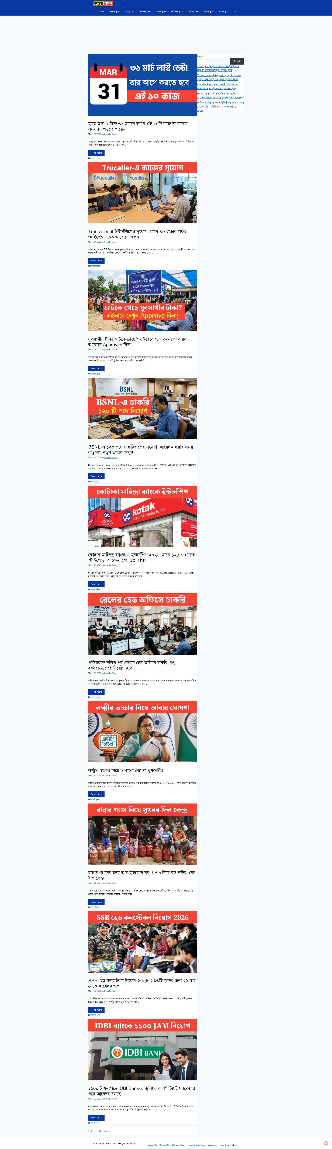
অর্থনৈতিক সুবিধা (177, 11)
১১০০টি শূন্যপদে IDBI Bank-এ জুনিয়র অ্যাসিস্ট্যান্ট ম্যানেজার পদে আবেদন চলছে (141, 1091)
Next (106, 1131)
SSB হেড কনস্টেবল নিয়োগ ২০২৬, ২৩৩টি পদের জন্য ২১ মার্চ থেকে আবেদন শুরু (142, 983)
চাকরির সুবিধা (161, 11)
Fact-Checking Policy (229, 1145)
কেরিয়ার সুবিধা (95, 266)
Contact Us (164, 1145)
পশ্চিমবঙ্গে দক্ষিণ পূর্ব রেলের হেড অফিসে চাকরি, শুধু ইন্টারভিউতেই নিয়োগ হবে (131, 665)
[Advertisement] (166, 35)
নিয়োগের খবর (95, 697)
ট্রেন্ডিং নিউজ (129, 11)
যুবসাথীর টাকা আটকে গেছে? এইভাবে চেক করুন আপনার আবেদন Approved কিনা (137, 342)
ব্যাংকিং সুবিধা (193, 11)
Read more (96, 152)
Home (101, 11)
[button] (235, 12)
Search (200, 56)
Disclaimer (212, 1145)
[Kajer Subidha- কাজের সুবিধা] (103, 4)
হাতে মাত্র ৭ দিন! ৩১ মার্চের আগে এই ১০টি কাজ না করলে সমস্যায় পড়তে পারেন (137, 126)
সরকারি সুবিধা (115, 11)
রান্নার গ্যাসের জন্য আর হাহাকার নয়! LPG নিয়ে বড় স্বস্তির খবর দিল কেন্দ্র (141, 875)
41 (100, 1131)
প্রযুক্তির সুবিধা (209, 11)
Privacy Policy (178, 1145)
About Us (152, 1145)
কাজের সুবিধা (224, 11)
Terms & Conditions (196, 1145)
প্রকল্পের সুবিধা (145, 11)
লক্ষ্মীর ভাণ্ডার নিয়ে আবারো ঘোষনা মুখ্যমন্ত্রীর (125, 770)
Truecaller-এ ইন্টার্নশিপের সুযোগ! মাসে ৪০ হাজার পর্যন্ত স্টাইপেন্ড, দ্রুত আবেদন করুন (137, 234)
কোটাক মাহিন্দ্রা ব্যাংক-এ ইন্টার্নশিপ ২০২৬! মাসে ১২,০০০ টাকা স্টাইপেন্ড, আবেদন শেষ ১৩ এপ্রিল (141, 557)
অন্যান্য (92, 158)
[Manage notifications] (326, 1143)
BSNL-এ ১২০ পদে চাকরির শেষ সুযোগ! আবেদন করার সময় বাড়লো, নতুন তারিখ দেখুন (140, 449)
